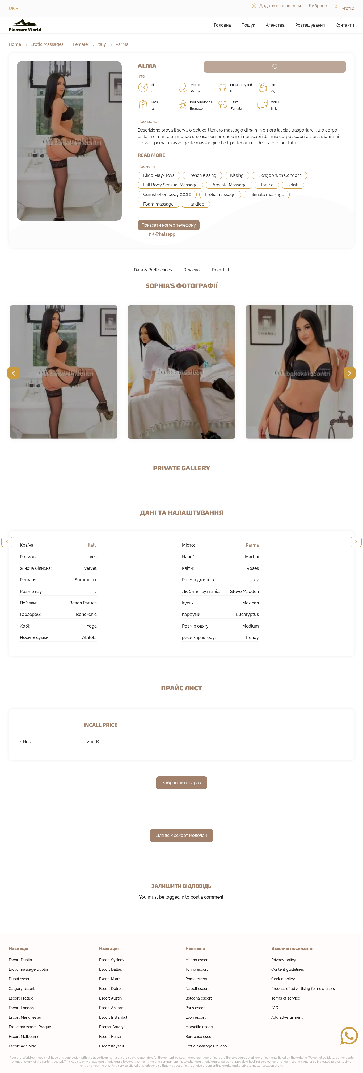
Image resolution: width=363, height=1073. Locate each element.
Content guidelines (287, 969)
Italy (101, 44)
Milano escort (197, 960)
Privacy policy (283, 960)
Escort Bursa (110, 1036)
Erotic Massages (47, 44)
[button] (13, 373)
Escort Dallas (110, 969)
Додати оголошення (280, 5)
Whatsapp (165, 234)
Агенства (275, 25)
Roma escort (196, 979)
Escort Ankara (111, 1008)
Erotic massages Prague (30, 1027)
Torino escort (196, 969)
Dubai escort (20, 979)
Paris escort (195, 1008)
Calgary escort (22, 988)
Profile (347, 8)
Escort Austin (110, 998)
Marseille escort (199, 1027)
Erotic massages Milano (206, 1046)
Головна (222, 25)
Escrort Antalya (112, 1027)
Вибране (318, 5)
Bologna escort (198, 998)
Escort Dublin (20, 960)
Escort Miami (110, 979)
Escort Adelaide (22, 1046)
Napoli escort (197, 988)
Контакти (344, 25)
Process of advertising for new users (303, 988)
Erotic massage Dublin (28, 969)
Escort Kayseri (111, 1046)
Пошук (248, 25)
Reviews (192, 269)
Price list (220, 269)
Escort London (21, 1008)
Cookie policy (283, 979)
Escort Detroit (111, 988)
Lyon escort (195, 1017)
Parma (122, 44)
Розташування (310, 25)
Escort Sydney (111, 960)
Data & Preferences (153, 269)
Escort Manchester (25, 1017)
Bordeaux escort (199, 1036)
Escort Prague (21, 998)
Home (15, 44)
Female (80, 44)
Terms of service (285, 998)
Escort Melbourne (24, 1036)
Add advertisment (287, 1017)
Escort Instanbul (113, 1017)
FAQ (274, 1008)
